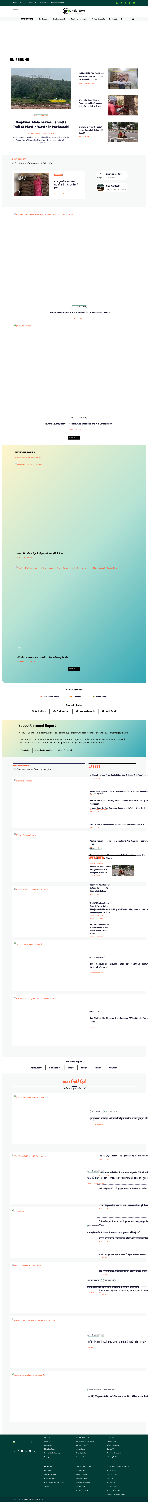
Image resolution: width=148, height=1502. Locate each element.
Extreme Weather (79, 306)
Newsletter (44, 3)
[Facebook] (129, 2)
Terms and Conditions (83, 1457)
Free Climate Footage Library (54, 1482)
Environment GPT (57, 3)
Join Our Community (114, 1453)
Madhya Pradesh (41, 115)
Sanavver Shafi (96, 972)
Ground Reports (101, 696)
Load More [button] (74, 669)
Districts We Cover (82, 1490)
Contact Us (48, 1445)
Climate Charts (112, 1486)
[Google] (33, 1451)
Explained (77, 696)
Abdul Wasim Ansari (87, 83)
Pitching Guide (112, 1457)
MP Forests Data (112, 1470)
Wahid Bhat (84, 110)
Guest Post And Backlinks (85, 1441)
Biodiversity (95, 1011)
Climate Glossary (50, 1474)
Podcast (113, 19)
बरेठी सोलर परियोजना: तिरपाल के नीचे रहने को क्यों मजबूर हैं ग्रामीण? (43, 657)
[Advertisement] (74, 37)
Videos (46, 1486)
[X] (121, 2)
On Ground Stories (82, 1478)
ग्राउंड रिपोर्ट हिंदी (74, 1082)
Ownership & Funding (52, 1453)
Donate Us (33, 3)
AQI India (110, 1478)
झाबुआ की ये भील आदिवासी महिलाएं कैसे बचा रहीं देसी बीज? (40, 553)
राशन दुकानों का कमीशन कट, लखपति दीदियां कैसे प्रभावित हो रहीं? (66, 185)
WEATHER (96, 858)
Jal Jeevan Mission (113, 1490)
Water (71, 1067)
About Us (47, 1441)
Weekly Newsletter (113, 1445)
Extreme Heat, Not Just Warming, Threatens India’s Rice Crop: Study (118, 808)
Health (98, 1067)
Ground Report (96, 915)
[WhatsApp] (14, 1451)
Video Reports (98, 19)
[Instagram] (125, 2)
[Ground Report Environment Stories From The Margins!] (74, 11)
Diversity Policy (81, 1453)
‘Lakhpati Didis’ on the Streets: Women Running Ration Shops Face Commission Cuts (92, 76)
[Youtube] (133, 2)
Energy (84, 1067)
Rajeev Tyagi (34, 133)
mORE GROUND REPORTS (22, 765)
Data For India (112, 1474)
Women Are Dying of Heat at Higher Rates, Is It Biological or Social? (91, 130)
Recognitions (48, 1457)
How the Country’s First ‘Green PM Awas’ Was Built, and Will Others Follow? (79, 423)
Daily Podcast (49, 1478)
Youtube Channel (19, 3)
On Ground (44, 19)
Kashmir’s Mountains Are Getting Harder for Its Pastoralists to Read (79, 312)
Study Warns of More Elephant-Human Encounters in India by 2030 (117, 824)
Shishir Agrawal (26, 558)
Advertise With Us (82, 1445)
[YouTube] (22, 1451)
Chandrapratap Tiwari (28, 661)
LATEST (94, 766)
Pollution (113, 1067)
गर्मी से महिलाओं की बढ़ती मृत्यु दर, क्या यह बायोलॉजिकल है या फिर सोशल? (116, 1341)
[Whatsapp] (117, 2)
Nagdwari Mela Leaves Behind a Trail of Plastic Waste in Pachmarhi (41, 125)
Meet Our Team (49, 1449)
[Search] (133, 19)
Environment (63, 711)
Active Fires (111, 1482)
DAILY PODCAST (19, 159)
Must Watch (111, 711)
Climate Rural (80, 1486)
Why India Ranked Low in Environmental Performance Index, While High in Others (90, 103)
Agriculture (40, 711)
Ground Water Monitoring (116, 1494)
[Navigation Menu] (15, 11)
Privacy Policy (81, 1449)
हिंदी (102, 1335)
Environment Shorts (51, 696)
